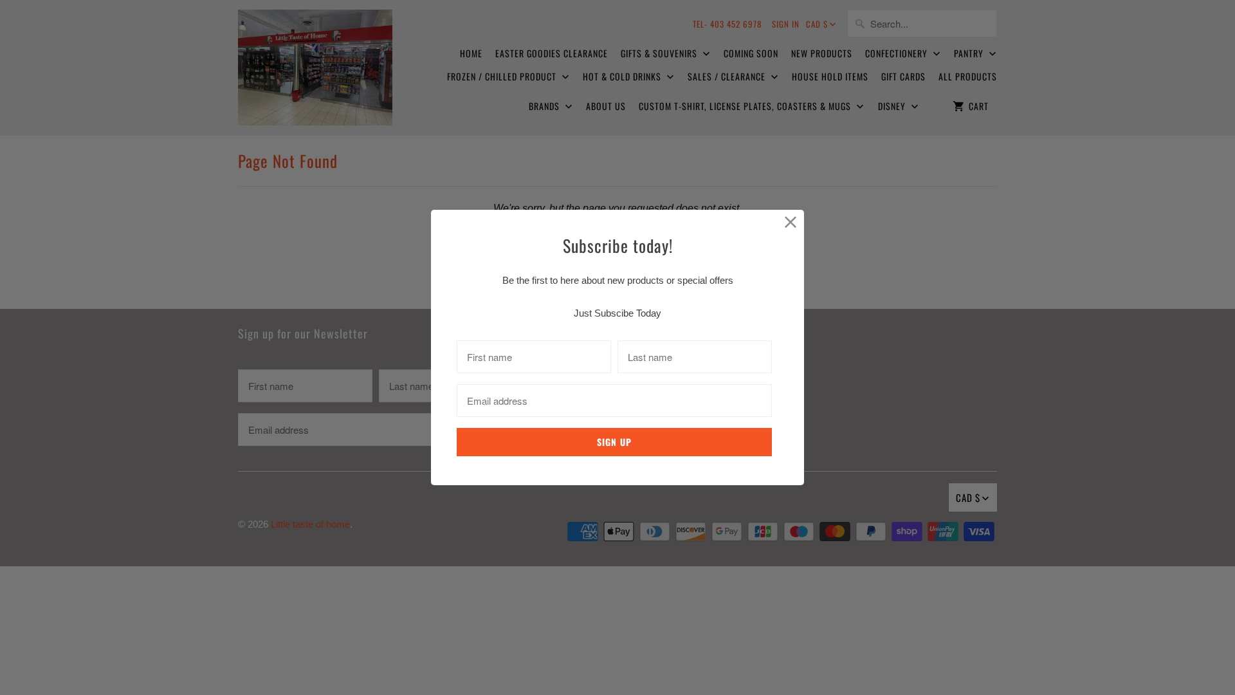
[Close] (791, 223)
